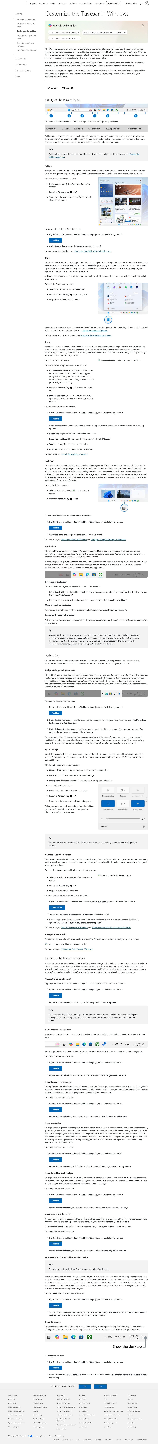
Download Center (38, 1403)
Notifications (20, 64)
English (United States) (18, 1436)
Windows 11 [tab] (53, 88)
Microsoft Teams (84, 1419)
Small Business (83, 1427)
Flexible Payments (38, 1427)
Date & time (57, 907)
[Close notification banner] (143, 25)
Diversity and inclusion (134, 1419)
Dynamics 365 (83, 1407)
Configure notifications (27, 50)
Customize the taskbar (26, 31)
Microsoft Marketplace (111, 1419)
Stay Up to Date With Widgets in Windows (92, 251)
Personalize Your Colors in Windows (76, 949)
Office (53, 3)
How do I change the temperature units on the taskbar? (105, 32)
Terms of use (87, 1439)
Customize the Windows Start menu (95, 335)
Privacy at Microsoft (134, 1411)
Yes (84, 1386)
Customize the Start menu (25, 25)
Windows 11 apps (13, 1427)
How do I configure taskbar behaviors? (64, 32)
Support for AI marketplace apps (113, 1411)
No (100, 1386)
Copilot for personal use (15, 1419)
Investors (130, 1415)
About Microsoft (133, 1403)
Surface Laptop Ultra (14, 1407)
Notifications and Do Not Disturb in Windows (111, 927)
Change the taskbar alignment (94, 330)
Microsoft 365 (43, 3)
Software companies (110, 1423)
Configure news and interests (25, 44)
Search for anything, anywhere (74, 454)
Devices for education (63, 1403)
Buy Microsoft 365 (113, 3)
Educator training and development (63, 1420)
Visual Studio (108, 1427)
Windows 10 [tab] (67, 88)
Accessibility (131, 1423)
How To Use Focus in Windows (74, 927)
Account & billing (85, 3)
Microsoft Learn (109, 1407)
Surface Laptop (12, 1403)
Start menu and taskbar (25, 19)
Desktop (18, 13)
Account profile (37, 1399)
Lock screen (20, 58)
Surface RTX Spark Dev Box (16, 1411)
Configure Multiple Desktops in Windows (108, 539)
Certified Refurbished (39, 1419)
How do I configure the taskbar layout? (64, 38)
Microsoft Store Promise (40, 1423)
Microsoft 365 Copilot (85, 1423)
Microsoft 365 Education (64, 1411)
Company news (132, 1407)
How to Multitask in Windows (74, 539)
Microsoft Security (84, 1403)
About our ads (129, 1439)
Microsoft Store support (40, 1407)
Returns (35, 1411)
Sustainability (132, 1427)
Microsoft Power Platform (86, 1415)
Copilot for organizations (15, 1415)
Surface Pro (11, 1399)
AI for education (61, 1429)
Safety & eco (108, 1439)
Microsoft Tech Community (112, 1415)
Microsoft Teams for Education (66, 1407)
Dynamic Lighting (22, 70)
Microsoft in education (63, 1399)
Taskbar (55, 240)
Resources (98, 3)
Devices (72, 3)
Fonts (17, 76)
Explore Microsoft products (16, 1423)
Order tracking (37, 1415)
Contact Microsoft (67, 1439)
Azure (106, 1399)
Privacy (78, 1439)
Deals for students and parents (66, 1425)
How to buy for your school (65, 1415)
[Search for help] (141, 3)
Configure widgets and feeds (26, 37)
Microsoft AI (82, 1399)
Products (62, 3)
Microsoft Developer (110, 1403)
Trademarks (97, 1439)
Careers (130, 1399)
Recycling (118, 1439)
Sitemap (56, 1439)
